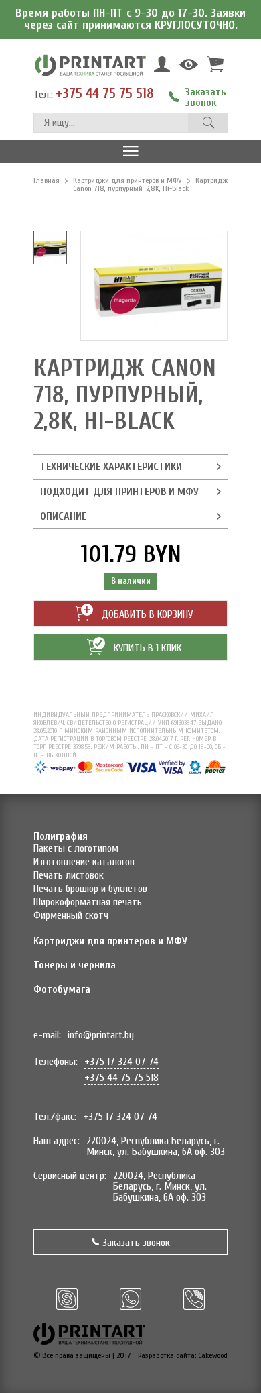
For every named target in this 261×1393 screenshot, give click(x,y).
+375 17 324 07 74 (121, 1062)
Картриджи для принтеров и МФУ (127, 180)
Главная (46, 180)
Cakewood (213, 1355)
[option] (50, 247)
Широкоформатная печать (87, 902)
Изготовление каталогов (84, 862)
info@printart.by (101, 1035)
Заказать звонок (136, 1243)
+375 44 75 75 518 (105, 94)
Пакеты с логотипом (75, 848)
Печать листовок (68, 875)
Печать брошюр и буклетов (90, 889)
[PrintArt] (90, 65)
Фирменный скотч (70, 915)
